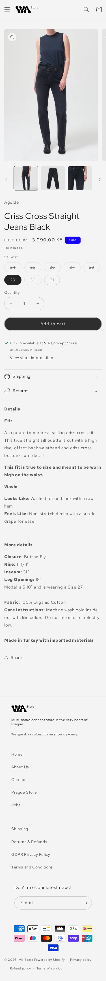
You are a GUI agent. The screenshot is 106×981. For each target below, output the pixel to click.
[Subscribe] (85, 903)
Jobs (15, 804)
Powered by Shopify (49, 960)
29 (13, 279)
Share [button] (16, 657)
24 (15, 268)
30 (36, 281)
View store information (31, 357)
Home (17, 754)
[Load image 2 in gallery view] (53, 178)
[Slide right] (100, 179)
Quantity (12, 292)
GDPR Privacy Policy (30, 854)
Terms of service (49, 968)
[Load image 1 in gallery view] (26, 178)
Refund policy (20, 968)
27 (75, 268)
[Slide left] (6, 179)
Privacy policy (81, 960)
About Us (20, 766)
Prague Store (24, 792)
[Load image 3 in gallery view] (80, 178)
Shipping (19, 828)
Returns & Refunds (29, 841)
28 (94, 268)
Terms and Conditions (32, 867)
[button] (7, 9)
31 (52, 279)
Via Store (26, 960)
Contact (19, 779)
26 (55, 268)
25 (35, 268)
